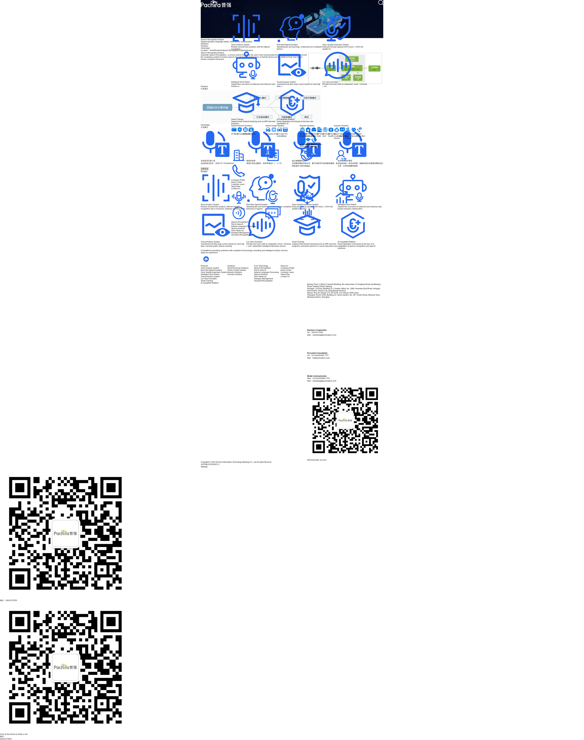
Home (233, 1)
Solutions (235, 5)
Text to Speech (237, 224)
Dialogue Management (240, 233)
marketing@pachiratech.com (324, 335)
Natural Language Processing (243, 226)
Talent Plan (235, 186)
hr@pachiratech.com (321, 358)
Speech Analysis (238, 228)
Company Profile (238, 180)
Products (234, 3)
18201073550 (6, 739)
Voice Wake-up (237, 231)
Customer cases (238, 184)
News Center (236, 182)
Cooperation (236, 7)
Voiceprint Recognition (240, 235)
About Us (235, 12)
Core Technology (238, 10)
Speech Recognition (239, 222)
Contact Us (235, 189)
